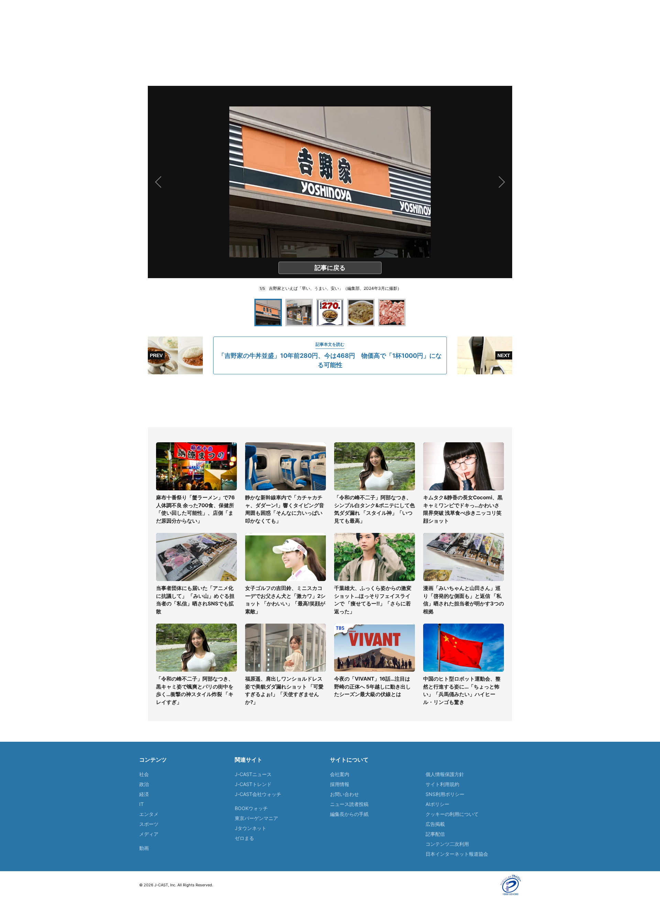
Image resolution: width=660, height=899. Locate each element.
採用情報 (339, 784)
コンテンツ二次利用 (447, 844)
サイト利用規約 (442, 784)
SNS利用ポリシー (445, 794)
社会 (144, 774)
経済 (144, 794)
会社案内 (339, 774)
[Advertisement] (330, 400)
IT (141, 804)
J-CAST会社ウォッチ (258, 794)
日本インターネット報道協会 (457, 854)
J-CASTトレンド (253, 784)
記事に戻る (330, 267)
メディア (148, 834)
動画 (144, 848)
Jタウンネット (250, 828)
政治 (144, 784)
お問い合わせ (344, 794)
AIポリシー (437, 804)
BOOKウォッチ (251, 808)
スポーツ (148, 824)
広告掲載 (435, 824)
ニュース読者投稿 (349, 804)
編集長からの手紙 (349, 814)
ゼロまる (244, 838)
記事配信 (435, 834)
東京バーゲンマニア (256, 818)
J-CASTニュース (253, 774)
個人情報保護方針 (445, 774)
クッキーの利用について (452, 814)
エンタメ (148, 814)
